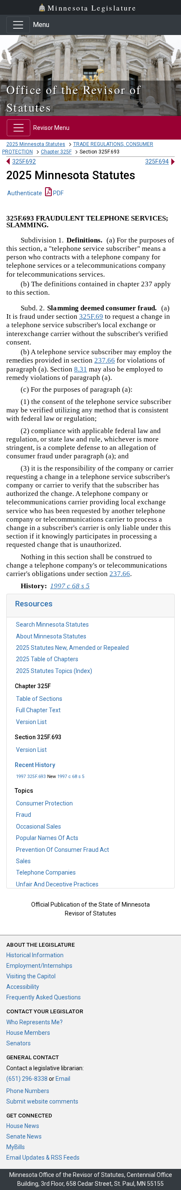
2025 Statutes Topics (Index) (54, 671)
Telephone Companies (46, 872)
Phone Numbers (27, 1091)
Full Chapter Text (38, 710)
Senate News (24, 1136)
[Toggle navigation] (18, 24)
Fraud (23, 814)
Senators (18, 1043)
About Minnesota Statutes (51, 636)
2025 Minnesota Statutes (35, 144)
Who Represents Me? (34, 1022)
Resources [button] (34, 603)
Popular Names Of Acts (47, 838)
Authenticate (24, 193)
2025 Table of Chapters (47, 659)
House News (22, 1126)
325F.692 (24, 161)
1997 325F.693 (31, 776)
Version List (31, 722)
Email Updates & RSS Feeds (43, 1157)
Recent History (35, 765)
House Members (28, 1032)
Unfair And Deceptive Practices (57, 884)
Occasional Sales (38, 826)
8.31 (80, 369)
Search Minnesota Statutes (52, 624)
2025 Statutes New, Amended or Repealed (72, 647)
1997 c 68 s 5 (71, 776)
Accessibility (22, 986)
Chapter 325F (56, 152)
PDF (58, 193)
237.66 (104, 360)
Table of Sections (39, 698)
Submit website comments (42, 1101)
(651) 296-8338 (27, 1078)
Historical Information (35, 955)
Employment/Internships (39, 965)
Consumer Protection (44, 803)
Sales (23, 861)
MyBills (15, 1147)
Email (63, 1078)
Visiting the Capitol (31, 976)
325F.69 (91, 316)
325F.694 (157, 161)
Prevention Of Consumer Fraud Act (62, 849)
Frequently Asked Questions (43, 997)
